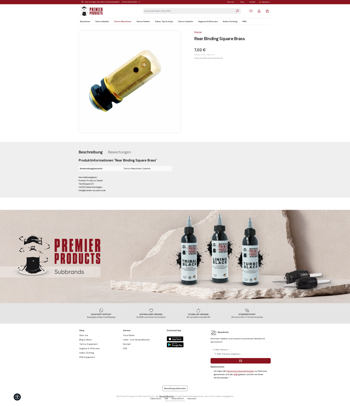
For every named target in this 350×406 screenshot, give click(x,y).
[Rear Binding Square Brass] (130, 82)
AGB (235, 374)
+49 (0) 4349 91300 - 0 (131, 2)
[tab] (90, 152)
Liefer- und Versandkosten (136, 339)
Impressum (191, 398)
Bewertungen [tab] (119, 152)
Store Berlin (129, 335)
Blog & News (85, 339)
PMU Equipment (87, 357)
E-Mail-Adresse (221, 349)
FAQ (125, 348)
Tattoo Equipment (88, 344)
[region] (134, 81)
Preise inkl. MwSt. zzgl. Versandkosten (208, 58)
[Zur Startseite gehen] (91, 11)
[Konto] (259, 11)
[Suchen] (237, 11)
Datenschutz (155, 398)
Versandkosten (166, 396)
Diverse (198, 32)
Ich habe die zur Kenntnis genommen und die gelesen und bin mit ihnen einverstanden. (240, 374)
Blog (242, 2)
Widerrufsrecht (178, 398)
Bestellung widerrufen (175, 388)
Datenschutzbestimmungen (240, 371)
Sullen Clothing (86, 352)
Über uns (230, 2)
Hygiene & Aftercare (89, 348)
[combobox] (188, 11)
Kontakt (252, 2)
